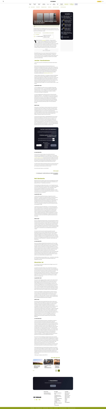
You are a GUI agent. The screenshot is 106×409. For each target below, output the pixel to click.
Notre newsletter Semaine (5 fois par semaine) (45, 138)
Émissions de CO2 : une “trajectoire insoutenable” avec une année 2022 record (59, 366)
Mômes (66, 398)
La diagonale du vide (57, 395)
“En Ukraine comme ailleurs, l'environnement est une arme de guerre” (47, 366)
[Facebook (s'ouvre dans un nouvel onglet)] (38, 399)
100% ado (57, 4)
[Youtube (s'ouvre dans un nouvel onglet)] (39, 399)
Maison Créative (67, 396)
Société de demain (39, 4)
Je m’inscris (53, 385)
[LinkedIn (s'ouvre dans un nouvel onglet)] (36, 399)
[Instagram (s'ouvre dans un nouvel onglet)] (34, 399)
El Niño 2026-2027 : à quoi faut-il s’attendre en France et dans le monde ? (67, 17)
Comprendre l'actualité (61, 4)
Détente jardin (67, 394)
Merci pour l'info (67, 397)
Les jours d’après (66, 37)
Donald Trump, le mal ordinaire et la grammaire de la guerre (67, 33)
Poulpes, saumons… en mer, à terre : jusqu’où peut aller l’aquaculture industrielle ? (68, 29)
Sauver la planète (30, 4)
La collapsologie (56, 399)
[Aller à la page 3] (34, 370)
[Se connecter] (102, 1)
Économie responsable (43, 4)
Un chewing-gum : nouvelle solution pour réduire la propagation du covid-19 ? (47, 174)
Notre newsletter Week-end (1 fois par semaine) (45, 140)
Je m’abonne (99, 1)
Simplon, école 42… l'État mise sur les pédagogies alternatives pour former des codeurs (37, 366)
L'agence (76, 4)
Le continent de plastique (58, 398)
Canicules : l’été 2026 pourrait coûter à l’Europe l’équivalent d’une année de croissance (68, 21)
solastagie (43, 40)
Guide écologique (72, 4)
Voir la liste (46, 147)
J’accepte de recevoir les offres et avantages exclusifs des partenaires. (47, 145)
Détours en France (67, 395)
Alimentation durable (34, 4)
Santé (50, 4)
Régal (65, 401)
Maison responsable (54, 4)
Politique (48, 4)
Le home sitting (56, 405)
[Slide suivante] (59, 371)
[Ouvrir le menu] (3, 1)
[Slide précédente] (56, 371)
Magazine (67, 4)
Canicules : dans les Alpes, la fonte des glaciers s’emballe (68, 25)
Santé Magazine (67, 402)
